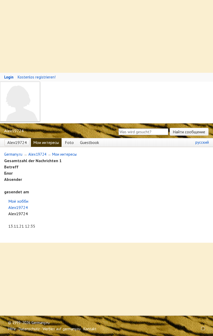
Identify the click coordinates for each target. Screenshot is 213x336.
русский (202, 142)
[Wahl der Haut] (201, 328)
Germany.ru (13, 154)
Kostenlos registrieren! (37, 77)
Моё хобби (18, 201)
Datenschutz (29, 328)
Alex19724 (17, 142)
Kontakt (89, 328)
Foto (69, 142)
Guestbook (89, 142)
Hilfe (12, 328)
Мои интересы (46, 142)
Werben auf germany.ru (62, 328)
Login (9, 77)
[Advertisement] (106, 36)
